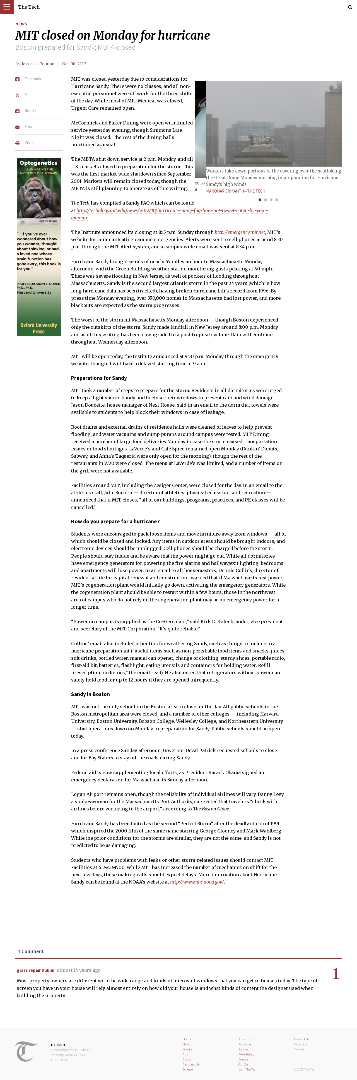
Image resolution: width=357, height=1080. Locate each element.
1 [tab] (260, 200)
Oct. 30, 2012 (74, 63)
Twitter (299, 1049)
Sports (187, 1059)
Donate (243, 1059)
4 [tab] (276, 200)
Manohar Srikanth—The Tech (235, 191)
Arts (185, 1054)
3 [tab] (271, 200)
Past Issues (245, 1044)
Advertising (246, 1054)
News (21, 24)
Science (188, 1069)
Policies (243, 1049)
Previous (213, 128)
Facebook (300, 1044)
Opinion (188, 1049)
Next (324, 128)
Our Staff (244, 1064)
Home (187, 1039)
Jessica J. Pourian (37, 63)
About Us (244, 1039)
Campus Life (191, 1064)
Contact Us (301, 1039)
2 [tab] (265, 200)
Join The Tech (247, 1069)
